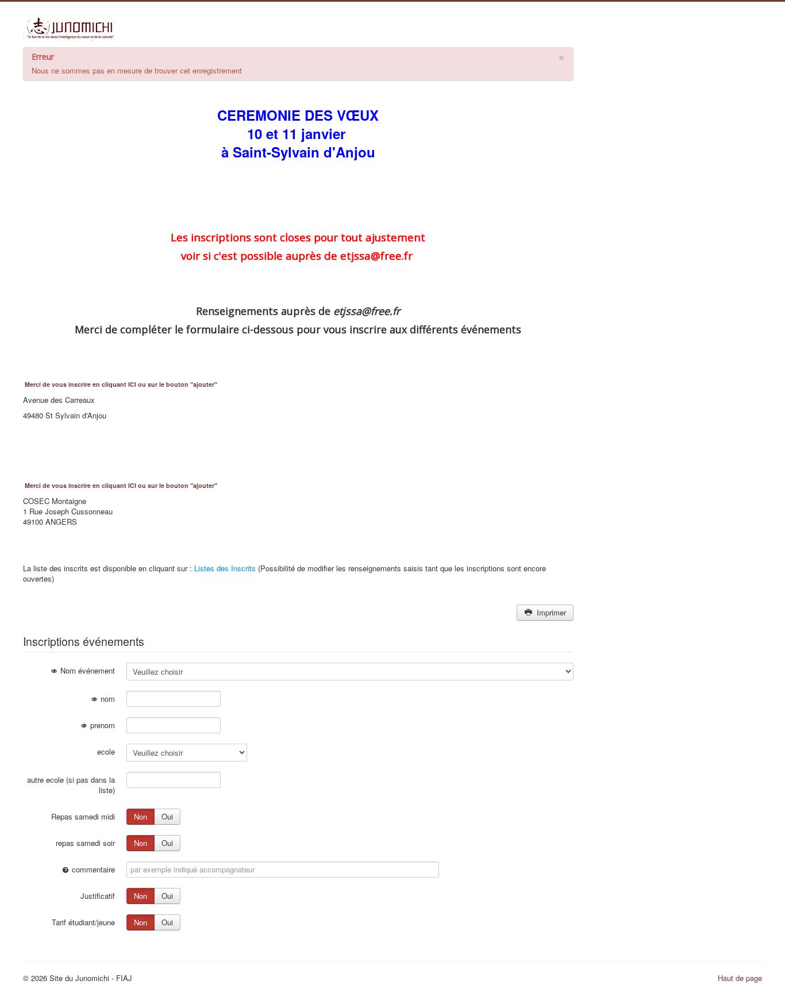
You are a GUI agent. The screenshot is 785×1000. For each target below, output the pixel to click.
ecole (106, 751)
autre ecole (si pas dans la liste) (71, 784)
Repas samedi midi (83, 816)
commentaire (92, 869)
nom (106, 698)
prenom (101, 725)
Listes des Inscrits (225, 568)
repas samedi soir (85, 842)
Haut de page (740, 977)
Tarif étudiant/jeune (83, 922)
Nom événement (86, 670)
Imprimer (550, 612)
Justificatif (97, 895)
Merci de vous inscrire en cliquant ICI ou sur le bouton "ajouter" (121, 384)
